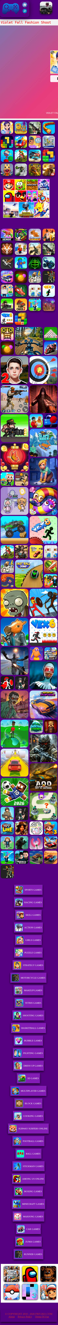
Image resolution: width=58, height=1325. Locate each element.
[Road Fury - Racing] (35, 161)
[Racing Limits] (46, 13)
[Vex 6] (7, 324)
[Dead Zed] (35, 133)
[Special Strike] (35, 254)
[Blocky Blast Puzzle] (21, 324)
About (12, 1316)
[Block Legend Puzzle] (7, 147)
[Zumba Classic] (21, 240)
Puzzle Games (33, 952)
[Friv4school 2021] (24, 6)
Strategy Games (33, 965)
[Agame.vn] (20, 1301)
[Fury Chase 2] (21, 310)
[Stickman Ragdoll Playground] (7, 268)
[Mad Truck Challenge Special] (49, 268)
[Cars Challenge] (7, 282)
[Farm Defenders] (35, 175)
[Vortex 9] (49, 310)
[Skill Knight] (21, 296)
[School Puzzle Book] (35, 147)
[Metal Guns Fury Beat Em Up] (7, 310)
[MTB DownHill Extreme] (21, 161)
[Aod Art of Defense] (7, 254)
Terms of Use (42, 1316)
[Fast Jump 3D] (7, 161)
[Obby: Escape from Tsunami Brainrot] (35, 310)
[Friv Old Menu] (26, 201)
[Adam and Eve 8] (21, 133)
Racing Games (33, 902)
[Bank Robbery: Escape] (35, 282)
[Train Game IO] (49, 133)
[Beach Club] (7, 296)
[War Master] (21, 268)
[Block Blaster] (49, 161)
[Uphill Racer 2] (49, 282)
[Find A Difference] (35, 296)
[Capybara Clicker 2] (35, 240)
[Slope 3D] (35, 268)
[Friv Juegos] (26, 217)
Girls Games (33, 940)
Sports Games (33, 890)
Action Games (33, 927)
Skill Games (33, 915)
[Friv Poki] (26, 189)
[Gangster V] (49, 175)
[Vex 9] (49, 296)
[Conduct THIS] (21, 147)
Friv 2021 (6, 15)
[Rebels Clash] (49, 240)
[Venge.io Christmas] (7, 240)
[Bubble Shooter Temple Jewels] (21, 282)
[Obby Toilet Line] (21, 254)
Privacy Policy (25, 1316)
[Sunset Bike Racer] (49, 147)
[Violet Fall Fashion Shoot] (7, 133)
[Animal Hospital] (7, 175)
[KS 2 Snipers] (21, 175)
